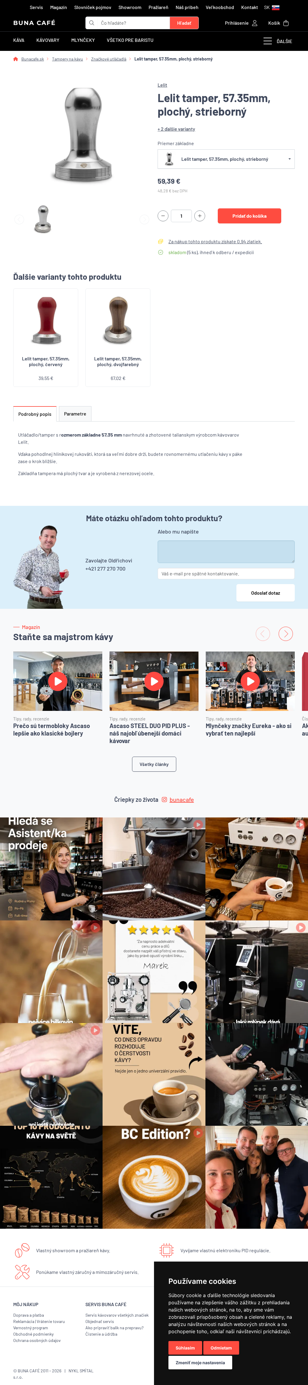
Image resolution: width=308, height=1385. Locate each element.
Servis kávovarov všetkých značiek (117, 1315)
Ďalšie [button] (284, 41)
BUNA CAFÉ (34, 22)
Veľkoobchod (220, 7)
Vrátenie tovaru (51, 1321)
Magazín (58, 7)
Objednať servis (99, 1321)
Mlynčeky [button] (83, 40)
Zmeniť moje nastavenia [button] (200, 1362)
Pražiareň (158, 7)
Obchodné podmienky (33, 1334)
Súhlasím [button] (185, 1347)
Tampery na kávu (67, 58)
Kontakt (249, 7)
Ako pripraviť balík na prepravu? (114, 1327)
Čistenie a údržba (101, 1334)
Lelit (162, 85)
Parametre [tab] (75, 413)
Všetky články (154, 764)
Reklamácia (23, 1321)
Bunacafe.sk (32, 58)
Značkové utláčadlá (108, 58)
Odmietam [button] (221, 1347)
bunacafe (182, 799)
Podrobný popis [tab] (34, 414)
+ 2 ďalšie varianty (176, 129)
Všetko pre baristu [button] (130, 40)
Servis (36, 7)
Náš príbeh (187, 7)
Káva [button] (18, 40)
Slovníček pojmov (92, 7)
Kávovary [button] (47, 40)
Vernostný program (30, 1327)
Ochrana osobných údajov (37, 1340)
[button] (272, 7)
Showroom (130, 7)
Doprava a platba (28, 1315)
